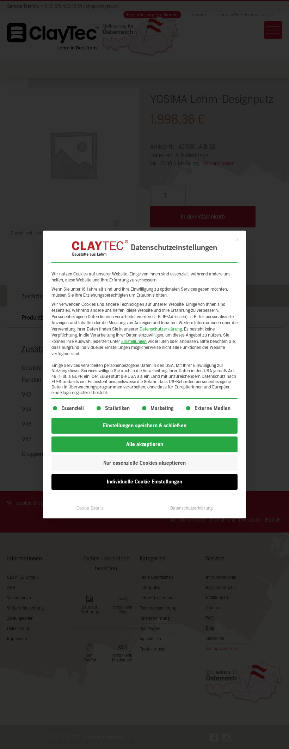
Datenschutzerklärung (161, 329)
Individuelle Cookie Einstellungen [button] (144, 482)
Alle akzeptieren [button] (144, 444)
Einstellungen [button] (134, 341)
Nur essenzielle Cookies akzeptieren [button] (144, 463)
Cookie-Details (90, 508)
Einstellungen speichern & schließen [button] (144, 426)
